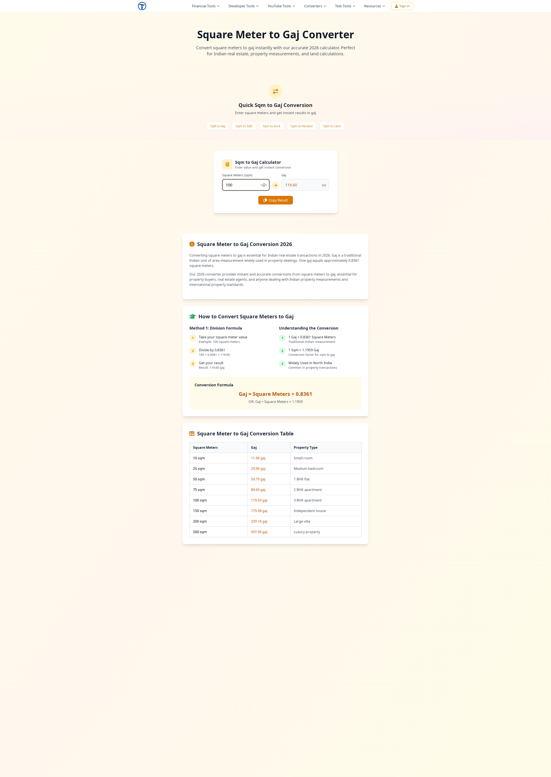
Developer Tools (242, 6)
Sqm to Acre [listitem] (271, 126)
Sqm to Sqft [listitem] (244, 126)
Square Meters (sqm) (237, 175)
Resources (372, 6)
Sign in (404, 6)
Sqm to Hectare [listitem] (302, 126)
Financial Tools (204, 6)
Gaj (284, 175)
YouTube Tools (279, 6)
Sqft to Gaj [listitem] (217, 126)
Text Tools (343, 6)
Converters (313, 6)
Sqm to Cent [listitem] (332, 126)
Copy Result (278, 200)
